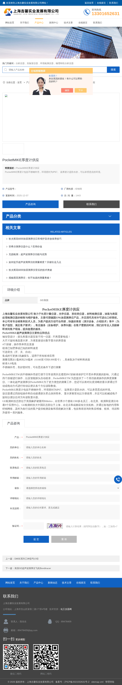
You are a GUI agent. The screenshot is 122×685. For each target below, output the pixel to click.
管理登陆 (109, 682)
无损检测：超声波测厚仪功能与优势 (28, 254)
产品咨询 (30, 204)
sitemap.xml (97, 682)
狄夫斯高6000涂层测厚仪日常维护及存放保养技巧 (35, 238)
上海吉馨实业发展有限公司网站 (30, 3)
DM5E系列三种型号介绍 (26, 558)
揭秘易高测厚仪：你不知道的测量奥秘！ (30, 277)
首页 (19, 82)
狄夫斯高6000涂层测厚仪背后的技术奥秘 (30, 270)
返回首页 (89, 3)
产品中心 (39, 22)
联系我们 (113, 3)
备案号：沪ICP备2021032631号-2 (72, 682)
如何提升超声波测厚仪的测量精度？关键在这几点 (35, 262)
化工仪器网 (66, 609)
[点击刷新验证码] (55, 526)
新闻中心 (53, 22)
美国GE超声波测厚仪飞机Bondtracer (32, 568)
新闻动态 (52, 582)
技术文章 (68, 22)
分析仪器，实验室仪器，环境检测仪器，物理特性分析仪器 (45, 63)
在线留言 (101, 3)
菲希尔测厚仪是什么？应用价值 (25, 246)
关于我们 (24, 22)
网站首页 (9, 22)
